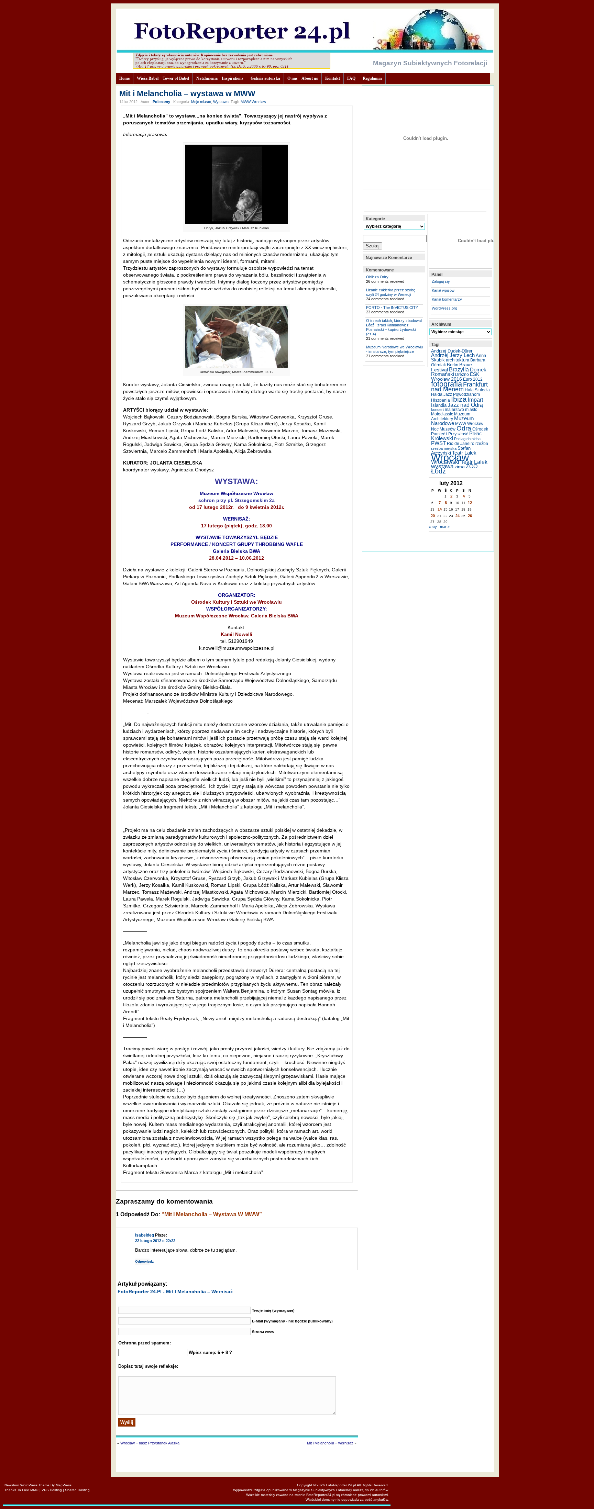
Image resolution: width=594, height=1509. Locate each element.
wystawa (442, 466)
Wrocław (450, 457)
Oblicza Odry (377, 277)
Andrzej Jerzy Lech (453, 355)
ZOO (471, 466)
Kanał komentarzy (447, 299)
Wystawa (221, 102)
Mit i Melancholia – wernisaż (330, 1443)
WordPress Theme (35, 1485)
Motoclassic (442, 414)
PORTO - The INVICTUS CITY (392, 307)
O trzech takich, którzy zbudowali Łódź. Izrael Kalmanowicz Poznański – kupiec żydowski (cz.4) (394, 327)
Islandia (439, 405)
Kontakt (332, 78)
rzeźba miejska (443, 448)
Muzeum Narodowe (452, 421)
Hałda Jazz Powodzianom (455, 394)
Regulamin (372, 78)
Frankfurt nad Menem (459, 387)
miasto (471, 409)
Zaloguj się (441, 281)
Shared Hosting (77, 1490)
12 (470, 503)
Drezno (462, 374)
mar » (445, 527)
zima (459, 466)
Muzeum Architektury (450, 416)
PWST (438, 443)
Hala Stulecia (477, 390)
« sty (433, 527)
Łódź (438, 471)
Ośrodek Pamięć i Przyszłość (459, 431)
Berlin (452, 364)
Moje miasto (201, 102)
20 (433, 516)
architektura (457, 359)
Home (124, 78)
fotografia (446, 384)
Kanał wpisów (443, 290)
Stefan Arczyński (451, 451)
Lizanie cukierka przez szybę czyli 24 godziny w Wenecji (390, 292)
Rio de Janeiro (460, 443)
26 (470, 516)
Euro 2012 (473, 379)
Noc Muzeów (443, 429)
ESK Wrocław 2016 (455, 376)
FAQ (351, 78)
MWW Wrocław (253, 102)
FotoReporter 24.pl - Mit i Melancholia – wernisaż (175, 1291)
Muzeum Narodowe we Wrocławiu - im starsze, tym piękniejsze (394, 349)
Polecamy (161, 102)
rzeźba (481, 443)
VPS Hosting (52, 1490)
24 (457, 516)
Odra (463, 428)
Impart (475, 400)
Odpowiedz (142, 1261)
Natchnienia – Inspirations (219, 78)
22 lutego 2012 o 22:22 (155, 1241)
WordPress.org (444, 308)
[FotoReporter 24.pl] (305, 51)
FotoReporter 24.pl (341, 1485)
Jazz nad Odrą (465, 405)
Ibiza (459, 399)
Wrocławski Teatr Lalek (459, 462)
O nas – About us (302, 78)
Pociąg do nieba (467, 439)
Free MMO (30, 1490)
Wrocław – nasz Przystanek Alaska (149, 1443)
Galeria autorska (265, 78)
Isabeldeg (144, 1235)
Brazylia (459, 369)
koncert (437, 409)
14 (440, 509)
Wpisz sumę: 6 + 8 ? (210, 1352)
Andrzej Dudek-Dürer (451, 351)
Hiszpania (440, 400)
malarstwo (454, 409)
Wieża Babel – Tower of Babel (163, 78)
